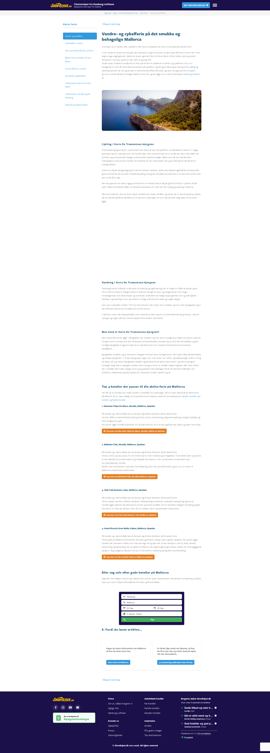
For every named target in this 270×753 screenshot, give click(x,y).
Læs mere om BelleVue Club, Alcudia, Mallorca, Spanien (131, 476)
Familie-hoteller (151, 708)
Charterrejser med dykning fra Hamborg (77, 96)
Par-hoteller (150, 703)
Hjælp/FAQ (113, 725)
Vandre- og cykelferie (74, 36)
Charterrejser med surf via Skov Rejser (78, 85)
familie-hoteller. (119, 399)
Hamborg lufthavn (192, 74)
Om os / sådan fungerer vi (120, 703)
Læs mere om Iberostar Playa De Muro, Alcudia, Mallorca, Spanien (135, 431)
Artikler (148, 725)
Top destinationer (152, 735)
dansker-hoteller (189, 396)
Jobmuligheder (115, 735)
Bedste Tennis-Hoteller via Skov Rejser (78, 59)
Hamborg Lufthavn (117, 712)
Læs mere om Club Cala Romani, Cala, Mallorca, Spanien (131, 515)
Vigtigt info (113, 708)
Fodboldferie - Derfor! (74, 43)
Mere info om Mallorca (118, 662)
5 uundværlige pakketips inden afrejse (176, 662)
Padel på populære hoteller (76, 104)
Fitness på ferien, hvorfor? (75, 68)
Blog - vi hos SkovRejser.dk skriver (125, 13)
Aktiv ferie (144, 13)
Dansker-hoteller (152, 712)
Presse (111, 730)
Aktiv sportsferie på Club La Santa (79, 50)
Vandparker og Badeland (75, 75)
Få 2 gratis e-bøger (153, 730)
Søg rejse (107, 13)
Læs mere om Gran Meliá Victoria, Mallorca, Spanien (129, 557)
